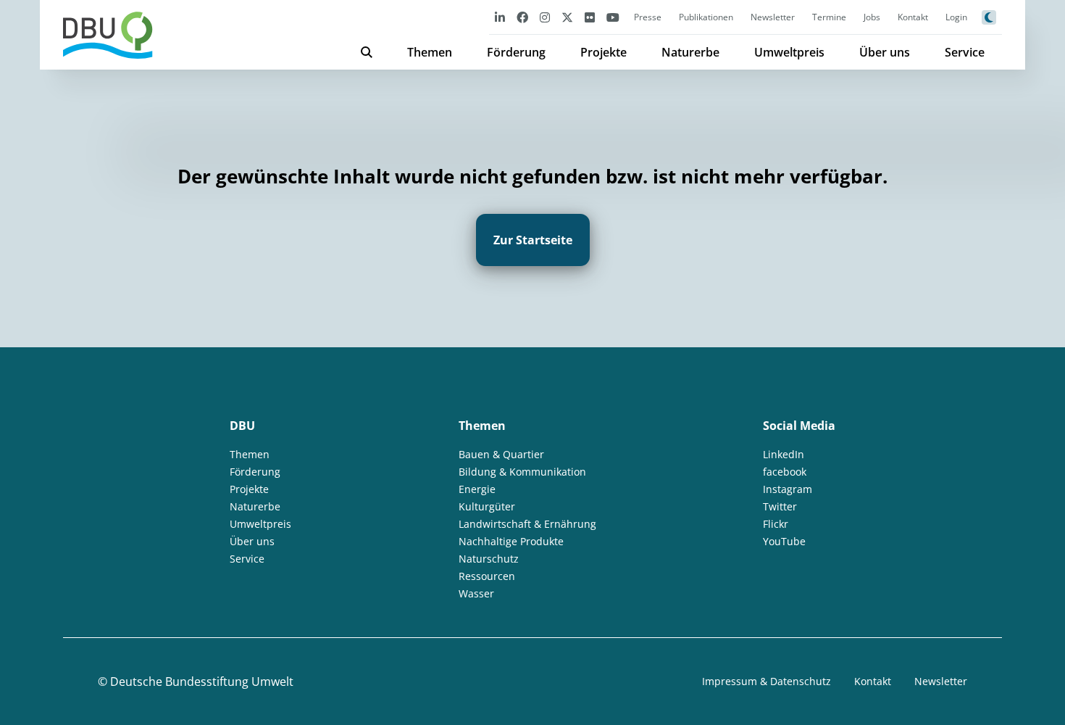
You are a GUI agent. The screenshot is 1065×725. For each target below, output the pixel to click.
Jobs (872, 17)
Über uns (884, 52)
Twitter (780, 506)
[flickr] (590, 17)
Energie (477, 489)
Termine (829, 17)
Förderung (516, 52)
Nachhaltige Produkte (511, 541)
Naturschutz (489, 559)
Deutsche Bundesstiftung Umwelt (201, 681)
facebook (784, 471)
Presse (647, 17)
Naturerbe (690, 52)
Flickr (775, 524)
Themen (429, 52)
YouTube (784, 541)
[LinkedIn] (500, 17)
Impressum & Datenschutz (766, 681)
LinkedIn (783, 454)
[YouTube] (613, 17)
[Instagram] (545, 17)
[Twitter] (567, 17)
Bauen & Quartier (501, 454)
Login (956, 17)
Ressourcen (487, 576)
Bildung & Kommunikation (522, 471)
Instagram (787, 489)
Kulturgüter (487, 506)
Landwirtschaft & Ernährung (527, 524)
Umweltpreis (789, 52)
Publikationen (706, 17)
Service (965, 52)
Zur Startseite (532, 240)
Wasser (476, 593)
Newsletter (773, 17)
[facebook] (522, 17)
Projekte (603, 52)
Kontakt (913, 17)
